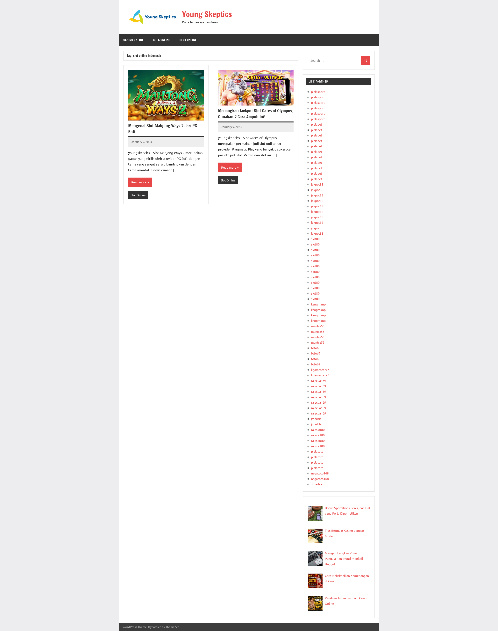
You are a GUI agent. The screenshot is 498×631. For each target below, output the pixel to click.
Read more (138, 182)
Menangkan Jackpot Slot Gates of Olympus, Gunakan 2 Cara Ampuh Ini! (255, 114)
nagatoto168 (320, 473)
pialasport (318, 91)
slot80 (315, 239)
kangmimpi (318, 304)
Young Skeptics (207, 14)
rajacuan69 (318, 380)
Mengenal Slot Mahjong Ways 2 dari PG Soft (162, 129)
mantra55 (317, 326)
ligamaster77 (320, 369)
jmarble (316, 419)
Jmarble (316, 484)
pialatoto (317, 451)
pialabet (316, 124)
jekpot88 (317, 184)
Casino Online (133, 40)
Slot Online (188, 40)
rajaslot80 (318, 429)
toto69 (315, 348)
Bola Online (161, 40)
